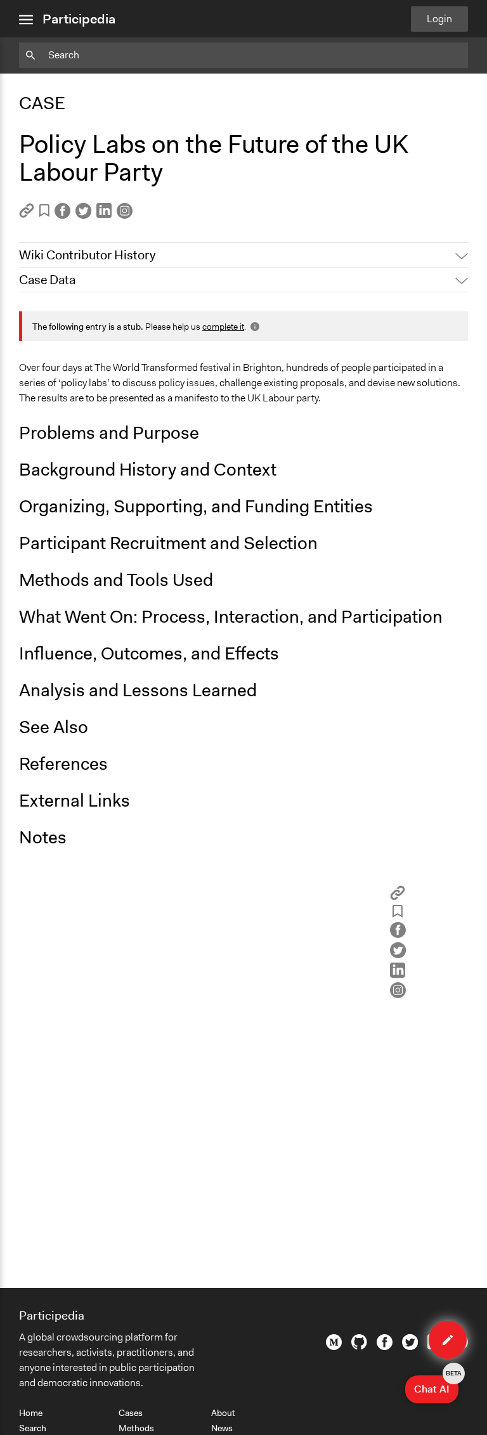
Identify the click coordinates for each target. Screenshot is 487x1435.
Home (30, 1413)
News (222, 1428)
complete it (223, 326)
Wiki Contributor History (87, 255)
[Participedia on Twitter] (410, 1347)
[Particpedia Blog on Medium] (334, 1347)
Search (32, 1428)
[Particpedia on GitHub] (359, 1346)
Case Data (47, 279)
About (223, 1413)
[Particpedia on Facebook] (385, 1347)
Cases (131, 1413)
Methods (136, 1428)
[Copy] (26, 214)
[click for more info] (253, 326)
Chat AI (436, 1385)
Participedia (78, 19)
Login (439, 18)
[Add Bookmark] (44, 212)
